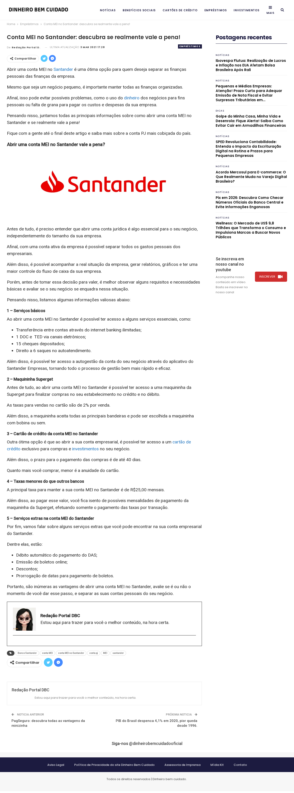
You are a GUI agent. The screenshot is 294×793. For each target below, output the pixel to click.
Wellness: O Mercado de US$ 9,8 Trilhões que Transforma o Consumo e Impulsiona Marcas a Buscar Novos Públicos (251, 230)
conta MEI (47, 653)
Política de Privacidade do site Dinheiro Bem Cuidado (114, 765)
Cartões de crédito (180, 10)
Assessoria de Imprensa (182, 765)
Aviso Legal (55, 765)
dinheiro (131, 98)
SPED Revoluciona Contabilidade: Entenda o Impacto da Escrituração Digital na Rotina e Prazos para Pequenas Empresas (248, 148)
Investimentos (246, 10)
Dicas (220, 110)
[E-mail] (15, 643)
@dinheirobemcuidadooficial (155, 743)
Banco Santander (27, 653)
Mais (270, 13)
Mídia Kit (217, 765)
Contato (240, 765)
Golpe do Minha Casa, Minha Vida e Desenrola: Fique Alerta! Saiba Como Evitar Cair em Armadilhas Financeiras (251, 121)
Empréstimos (215, 10)
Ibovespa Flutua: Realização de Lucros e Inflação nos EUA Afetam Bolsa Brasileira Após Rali (251, 65)
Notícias (108, 10)
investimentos (85, 448)
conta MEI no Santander (71, 653)
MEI (105, 653)
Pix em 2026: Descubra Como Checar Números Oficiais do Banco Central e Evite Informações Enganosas (249, 202)
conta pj (93, 653)
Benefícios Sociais (139, 10)
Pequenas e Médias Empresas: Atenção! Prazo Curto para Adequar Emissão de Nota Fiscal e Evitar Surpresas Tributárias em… (249, 93)
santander (118, 653)
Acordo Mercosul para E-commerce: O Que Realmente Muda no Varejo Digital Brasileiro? (251, 177)
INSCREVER (267, 276)
